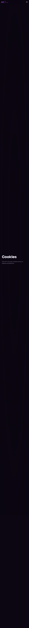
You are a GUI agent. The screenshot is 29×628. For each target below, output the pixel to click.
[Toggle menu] (27, 2)
